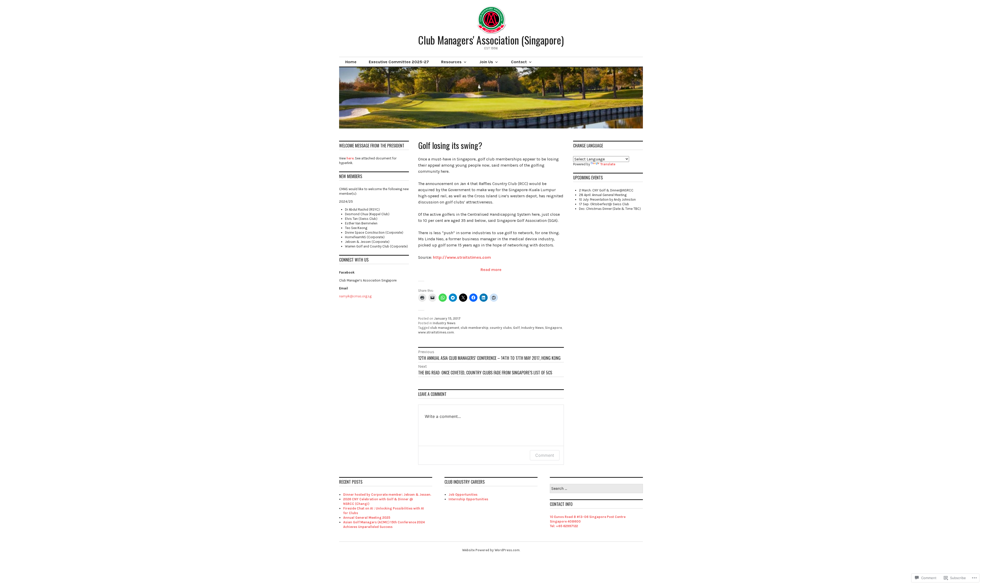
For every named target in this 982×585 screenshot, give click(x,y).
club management (444, 328)
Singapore (553, 328)
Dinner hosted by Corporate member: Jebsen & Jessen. (387, 494)
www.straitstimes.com (436, 332)
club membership (474, 328)
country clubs (501, 328)
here (350, 158)
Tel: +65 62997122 (564, 526)
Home (350, 61)
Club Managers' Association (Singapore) (491, 40)
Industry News (444, 323)
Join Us (486, 61)
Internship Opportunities (468, 499)
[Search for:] (596, 489)
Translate (607, 164)
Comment (544, 455)
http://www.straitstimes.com (462, 257)
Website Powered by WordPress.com (491, 550)
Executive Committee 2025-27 (399, 61)
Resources (451, 61)
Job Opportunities (463, 494)
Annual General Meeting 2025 (366, 517)
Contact (519, 61)
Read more (491, 269)
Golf (516, 328)
